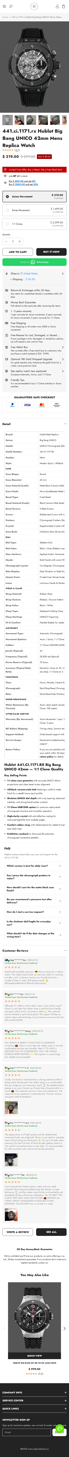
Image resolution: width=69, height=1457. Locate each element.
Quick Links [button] (10, 1408)
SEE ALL (51, 1232)
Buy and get (22, 181)
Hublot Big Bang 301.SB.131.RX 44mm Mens (34, 1363)
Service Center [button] (12, 1400)
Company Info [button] (12, 1392)
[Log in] (57, 6)
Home (5, 17)
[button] (4, 1328)
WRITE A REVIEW (18, 1232)
